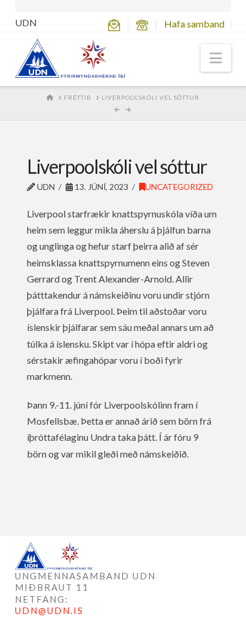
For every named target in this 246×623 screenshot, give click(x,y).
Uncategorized (179, 187)
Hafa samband (194, 23)
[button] (216, 58)
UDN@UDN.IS (49, 610)
